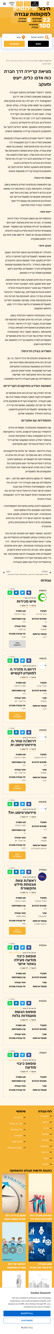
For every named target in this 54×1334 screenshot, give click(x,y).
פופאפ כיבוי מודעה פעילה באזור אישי (25, 960)
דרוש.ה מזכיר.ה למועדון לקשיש (23, 671)
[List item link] (13, 1118)
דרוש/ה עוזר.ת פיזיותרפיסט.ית (23, 743)
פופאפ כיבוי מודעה (26, 1065)
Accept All (27, 1313)
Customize (27, 1320)
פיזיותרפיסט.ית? (22, 812)
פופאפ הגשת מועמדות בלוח (24, 1014)
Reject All (27, 1327)
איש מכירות (26, 601)
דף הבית (47, 61)
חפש (38, 43)
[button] (4, 3)
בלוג (40, 61)
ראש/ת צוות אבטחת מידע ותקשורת (25, 884)
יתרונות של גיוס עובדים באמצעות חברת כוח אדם (16, 1267)
